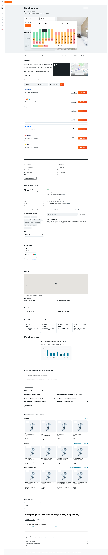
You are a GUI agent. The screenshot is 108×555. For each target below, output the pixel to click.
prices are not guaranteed (49, 537)
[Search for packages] (2, 13)
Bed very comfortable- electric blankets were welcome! (60, 191)
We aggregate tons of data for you (33, 543)
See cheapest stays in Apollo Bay (81, 443)
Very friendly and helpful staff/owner (56, 194)
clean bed (41, 219)
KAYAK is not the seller (30, 541)
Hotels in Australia (45, 552)
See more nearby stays (83, 418)
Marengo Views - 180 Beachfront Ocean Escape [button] (31, 483)
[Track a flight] (2, 22)
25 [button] (49, 39)
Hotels (31, 552)
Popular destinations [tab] (40, 519)
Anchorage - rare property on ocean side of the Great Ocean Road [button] (64, 483)
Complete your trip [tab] (30, 519)
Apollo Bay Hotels (71, 552)
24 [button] (45, 39)
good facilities (37, 222)
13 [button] (62, 36)
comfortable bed (28, 225)
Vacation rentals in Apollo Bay (52, 526)
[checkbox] (30, 249)
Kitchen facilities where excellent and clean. (57, 192)
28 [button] (37, 42)
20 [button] (34, 39)
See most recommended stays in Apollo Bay (79, 467)
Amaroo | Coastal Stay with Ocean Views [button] (48, 434)
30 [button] (43, 42)
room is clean (27, 217)
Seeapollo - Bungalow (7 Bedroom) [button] (80, 482)
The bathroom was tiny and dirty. (55, 201)
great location (34, 219)
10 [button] (45, 33)
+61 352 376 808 (28, 15)
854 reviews (32, 11)
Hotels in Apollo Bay (31, 526)
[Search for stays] (2, 8)
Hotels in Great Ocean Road (61, 552)
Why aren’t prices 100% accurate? (33, 545)
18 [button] (48, 36)
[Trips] (2, 26)
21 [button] (36, 39)
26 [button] (51, 39)
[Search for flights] (2, 5)
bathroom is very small (29, 222)
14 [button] (36, 36)
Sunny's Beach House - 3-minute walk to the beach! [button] (47, 483)
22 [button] (39, 39)
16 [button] (42, 36)
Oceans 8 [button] (59, 433)
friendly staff (33, 217)
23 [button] (43, 39)
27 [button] (33, 42)
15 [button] (68, 36)
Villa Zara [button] (74, 433)
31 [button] (74, 42)
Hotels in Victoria (52, 552)
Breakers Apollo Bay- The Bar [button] (79, 458)
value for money (28, 227)
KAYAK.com (26, 552)
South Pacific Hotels (36, 552)
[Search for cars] (2, 11)
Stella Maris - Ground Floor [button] (62, 458)
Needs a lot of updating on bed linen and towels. (58, 203)
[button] (2, 2)
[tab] (35, 209)
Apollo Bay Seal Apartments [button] (30, 433)
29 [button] (39, 42)
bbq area (34, 225)
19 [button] (59, 39)
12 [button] (59, 36)
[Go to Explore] (2, 19)
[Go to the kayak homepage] (8, 2)
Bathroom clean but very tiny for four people (57, 199)
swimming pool (28, 219)
